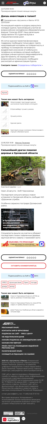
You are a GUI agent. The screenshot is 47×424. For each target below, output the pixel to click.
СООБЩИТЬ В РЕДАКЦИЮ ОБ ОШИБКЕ (18, 354)
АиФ (19, 187)
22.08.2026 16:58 (7, 143)
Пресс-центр (27, 334)
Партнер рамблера (32, 413)
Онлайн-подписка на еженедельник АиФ (21, 340)
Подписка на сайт (10, 334)
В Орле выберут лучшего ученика (22, 109)
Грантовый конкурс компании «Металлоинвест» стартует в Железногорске (27, 131)
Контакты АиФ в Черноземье (15, 331)
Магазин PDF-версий (11, 343)
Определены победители (29, 65)
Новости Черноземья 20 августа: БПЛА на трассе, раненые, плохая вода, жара (24, 297)
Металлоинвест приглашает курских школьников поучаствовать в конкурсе (23, 103)
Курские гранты (15, 123)
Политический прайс (12, 351)
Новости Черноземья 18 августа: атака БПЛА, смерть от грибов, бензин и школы (25, 304)
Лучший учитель (16, 116)
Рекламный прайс (10, 328)
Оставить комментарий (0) (23, 266)
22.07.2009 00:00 (7, 9)
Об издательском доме (13, 337)
